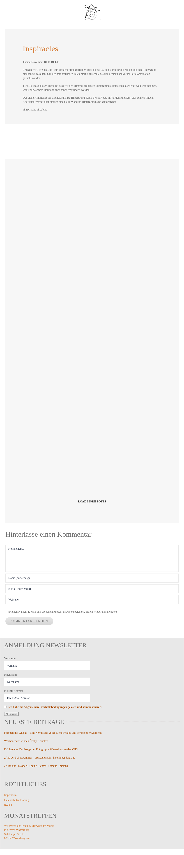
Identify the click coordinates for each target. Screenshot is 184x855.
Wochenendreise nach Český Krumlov (26, 741)
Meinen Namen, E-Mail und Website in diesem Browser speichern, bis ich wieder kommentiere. (63, 611)
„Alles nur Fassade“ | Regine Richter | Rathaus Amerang (36, 765)
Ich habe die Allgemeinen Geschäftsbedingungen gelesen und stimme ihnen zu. (55, 707)
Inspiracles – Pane (37, 226)
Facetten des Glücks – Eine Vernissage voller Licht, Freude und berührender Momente (53, 732)
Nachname (10, 674)
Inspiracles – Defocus (112, 303)
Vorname (9, 658)
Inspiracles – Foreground (114, 220)
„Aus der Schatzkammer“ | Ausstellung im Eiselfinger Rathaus (39, 757)
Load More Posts (92, 501)
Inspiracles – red (109, 387)
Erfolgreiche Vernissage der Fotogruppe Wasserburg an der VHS (41, 749)
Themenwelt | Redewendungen (45, 466)
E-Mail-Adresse (13, 690)
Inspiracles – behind (38, 387)
